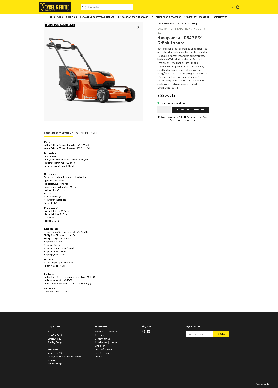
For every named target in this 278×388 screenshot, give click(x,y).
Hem (159, 23)
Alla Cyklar (56, 17)
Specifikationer (86, 133)
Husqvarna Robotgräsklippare (97, 17)
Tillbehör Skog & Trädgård (166, 17)
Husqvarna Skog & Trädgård (132, 17)
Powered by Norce (264, 383)
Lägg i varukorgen (190, 109)
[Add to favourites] (137, 27)
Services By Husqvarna (196, 17)
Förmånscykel (220, 17)
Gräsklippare (195, 23)
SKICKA (221, 334)
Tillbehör (71, 17)
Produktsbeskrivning (58, 133)
